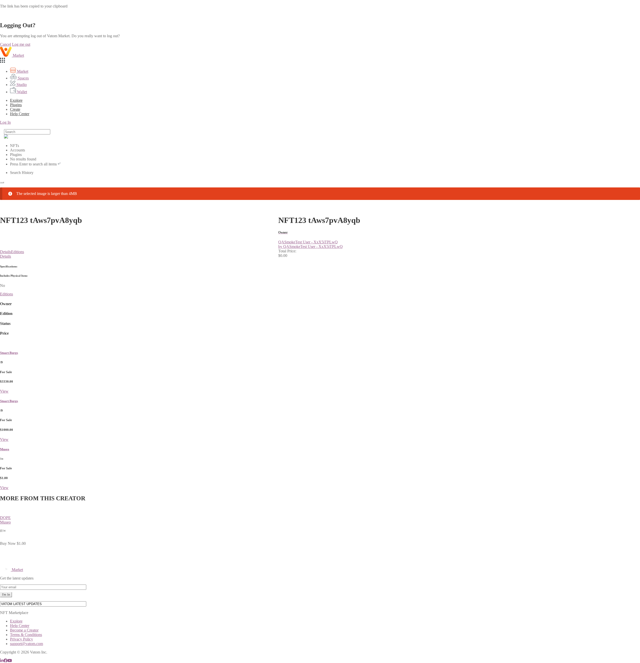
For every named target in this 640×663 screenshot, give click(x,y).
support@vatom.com (26, 644)
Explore (16, 100)
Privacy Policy (21, 639)
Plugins (16, 105)
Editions (17, 252)
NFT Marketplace (14, 613)
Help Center (19, 626)
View (4, 391)
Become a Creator (24, 630)
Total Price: (287, 251)
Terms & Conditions (26, 635)
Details (5, 252)
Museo (4, 449)
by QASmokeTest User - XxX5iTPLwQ (310, 246)
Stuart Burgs (9, 353)
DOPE (5, 518)
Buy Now (8, 543)
